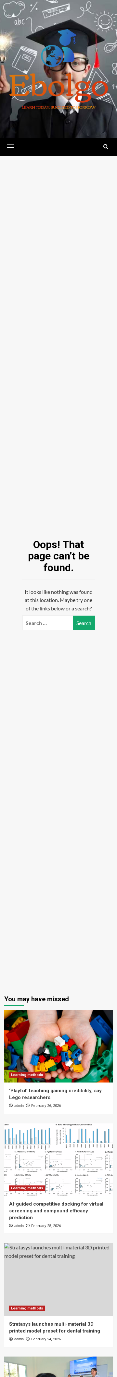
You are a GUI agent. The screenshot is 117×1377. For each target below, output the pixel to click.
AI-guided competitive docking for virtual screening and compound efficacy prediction (56, 1211)
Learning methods (27, 1075)
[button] (10, 146)
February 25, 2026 (46, 1226)
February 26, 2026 (46, 1106)
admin (19, 1106)
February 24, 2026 (46, 1339)
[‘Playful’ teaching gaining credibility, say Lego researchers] (58, 1046)
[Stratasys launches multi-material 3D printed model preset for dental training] (58, 1279)
